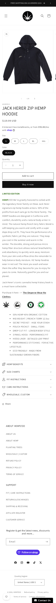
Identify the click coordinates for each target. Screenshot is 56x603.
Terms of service (20, 597)
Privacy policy (43, 592)
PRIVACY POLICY (14, 467)
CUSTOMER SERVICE (15, 519)
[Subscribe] (46, 541)
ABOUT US (11, 434)
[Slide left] (21, 98)
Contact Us (44, 600)
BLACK (8, 152)
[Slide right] (34, 98)
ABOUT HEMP (12, 440)
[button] (6, 16)
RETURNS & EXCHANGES (17, 499)
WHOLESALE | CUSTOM (16, 454)
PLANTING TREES (14, 447)
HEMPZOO (17, 592)
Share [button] (8, 403)
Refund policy (29, 592)
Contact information (37, 597)
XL (33, 141)
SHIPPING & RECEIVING (17, 506)
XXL (45, 142)
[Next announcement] (50, 3)
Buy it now (28, 184)
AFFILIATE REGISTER (15, 513)
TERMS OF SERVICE (15, 474)
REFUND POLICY (13, 460)
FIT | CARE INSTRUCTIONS (18, 493)
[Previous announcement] (5, 3)
